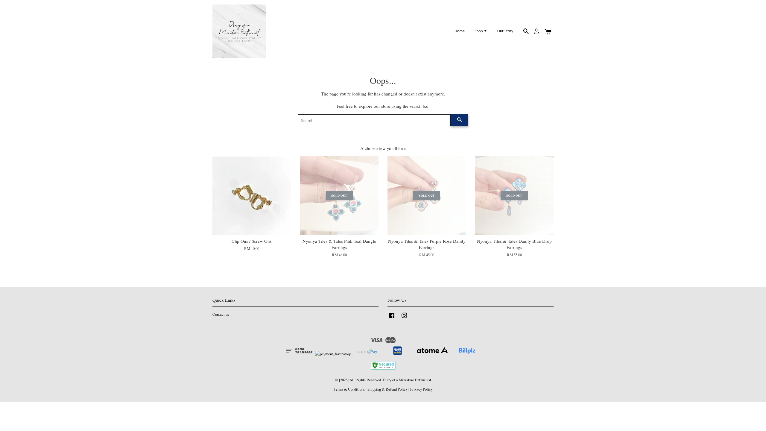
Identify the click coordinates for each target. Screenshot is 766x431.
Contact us (220, 314)
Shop (479, 31)
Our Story (505, 31)
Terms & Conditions (349, 389)
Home (460, 31)
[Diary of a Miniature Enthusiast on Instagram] (404, 318)
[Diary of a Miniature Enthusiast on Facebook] (391, 318)
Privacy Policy (421, 389)
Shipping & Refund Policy (387, 389)
